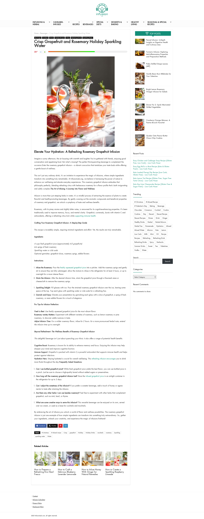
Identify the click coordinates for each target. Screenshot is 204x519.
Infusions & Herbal (39, 23)
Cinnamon (148, 210)
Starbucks (160, 242)
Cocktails (45, 38)
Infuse (67, 38)
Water (49, 436)
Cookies (137, 214)
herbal (150, 222)
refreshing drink (159, 238)
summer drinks (139, 246)
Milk (145, 234)
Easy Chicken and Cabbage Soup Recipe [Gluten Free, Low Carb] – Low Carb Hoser (152, 161)
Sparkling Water (87, 38)
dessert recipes (140, 218)
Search (135, 257)
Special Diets (99, 23)
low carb (137, 234)
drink (158, 218)
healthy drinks (139, 222)
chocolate (138, 210)
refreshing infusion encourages (104, 358)
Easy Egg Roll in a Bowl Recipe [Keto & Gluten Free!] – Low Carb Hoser (151, 167)
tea (156, 246)
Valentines (164, 246)
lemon (164, 230)
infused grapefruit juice (95, 376)
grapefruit (73, 433)
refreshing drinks (140, 242)
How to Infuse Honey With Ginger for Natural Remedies (91, 472)
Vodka (136, 250)
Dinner (150, 218)
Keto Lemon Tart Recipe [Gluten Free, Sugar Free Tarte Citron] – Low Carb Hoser (152, 179)
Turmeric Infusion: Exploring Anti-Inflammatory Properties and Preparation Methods (157, 54)
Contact (35, 496)
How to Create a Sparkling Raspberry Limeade (114, 472)
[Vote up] (44, 51)
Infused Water (139, 230)
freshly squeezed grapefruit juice (73, 267)
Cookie (166, 210)
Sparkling (117, 433)
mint (151, 234)
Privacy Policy (37, 503)
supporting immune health (85, 216)
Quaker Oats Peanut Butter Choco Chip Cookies (157, 136)
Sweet (150, 246)
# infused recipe (56, 433)
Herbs (51, 38)
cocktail (158, 210)
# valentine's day (140, 206)
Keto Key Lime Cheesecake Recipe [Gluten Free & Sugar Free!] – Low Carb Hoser (152, 185)
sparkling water (40, 436)
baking (152, 206)
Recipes (76, 24)
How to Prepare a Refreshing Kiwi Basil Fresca (44, 472)
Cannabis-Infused (58, 23)
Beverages (88, 24)
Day (144, 214)
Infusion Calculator (39, 499)
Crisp (65, 433)
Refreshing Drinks (76, 38)
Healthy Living (135, 23)
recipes (137, 238)
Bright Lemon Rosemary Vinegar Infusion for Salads (156, 90)
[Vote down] (40, 51)
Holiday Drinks (90, 433)
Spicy (152, 242)
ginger (164, 218)
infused (168, 226)
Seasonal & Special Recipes (156, 23)
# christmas (45, 433)
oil (157, 234)
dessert (151, 214)
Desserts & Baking (116, 23)
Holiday (80, 433)
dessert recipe (162, 214)
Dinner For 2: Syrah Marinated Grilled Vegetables (158, 105)
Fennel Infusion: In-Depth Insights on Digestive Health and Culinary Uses (157, 42)
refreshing (146, 238)
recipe (163, 234)
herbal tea (138, 226)
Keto (157, 230)
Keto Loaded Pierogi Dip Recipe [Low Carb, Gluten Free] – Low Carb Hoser (150, 173)
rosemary (109, 433)
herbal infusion (160, 222)
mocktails (100, 433)
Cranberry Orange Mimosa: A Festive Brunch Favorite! (158, 121)
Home (36, 33)
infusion (150, 230)
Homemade (149, 226)
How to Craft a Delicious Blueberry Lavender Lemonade (67, 472)
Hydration (159, 226)
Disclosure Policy (38, 507)
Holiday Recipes (59, 38)
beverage (161, 206)
